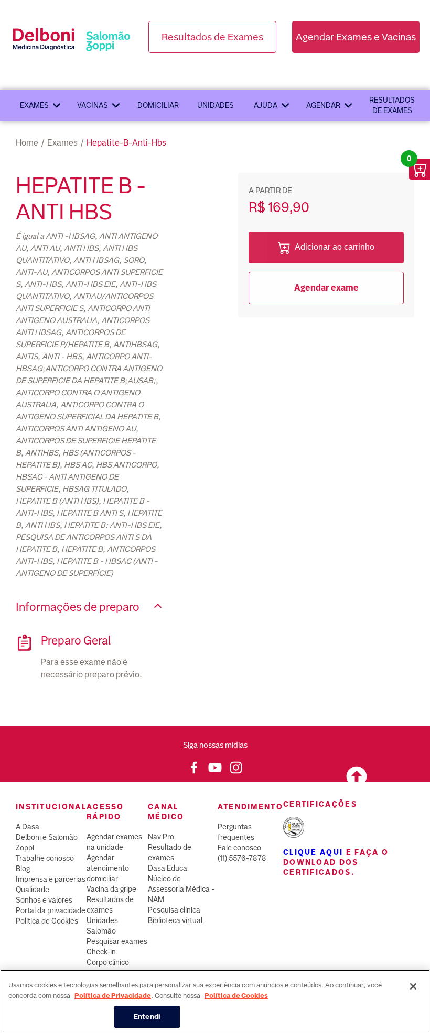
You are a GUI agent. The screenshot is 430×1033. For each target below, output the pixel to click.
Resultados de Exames (212, 37)
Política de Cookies (47, 921)
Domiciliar (158, 105)
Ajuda (265, 105)
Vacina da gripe (111, 889)
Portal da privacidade (50, 910)
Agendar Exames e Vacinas (356, 37)
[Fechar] (413, 986)
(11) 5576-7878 (242, 858)
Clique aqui (313, 852)
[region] (215, 1001)
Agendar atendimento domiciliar (108, 868)
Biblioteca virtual (175, 920)
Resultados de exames (392, 105)
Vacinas (92, 105)
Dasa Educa (167, 868)
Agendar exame (326, 288)
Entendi (147, 1016)
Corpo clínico (108, 962)
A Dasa (27, 827)
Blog (23, 868)
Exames (34, 105)
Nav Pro (161, 836)
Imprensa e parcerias (50, 879)
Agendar (323, 105)
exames (62, 143)
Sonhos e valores (44, 900)
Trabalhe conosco (45, 858)
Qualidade (32, 889)
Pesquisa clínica (174, 910)
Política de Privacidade (112, 995)
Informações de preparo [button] (77, 607)
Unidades (215, 105)
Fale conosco (239, 847)
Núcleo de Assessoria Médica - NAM (181, 889)
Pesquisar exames (117, 941)
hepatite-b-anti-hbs (126, 143)
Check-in (101, 952)
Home (27, 143)
